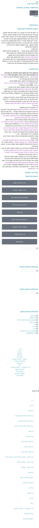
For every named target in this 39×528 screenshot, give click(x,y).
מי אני (31, 405)
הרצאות (30, 411)
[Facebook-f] (35, 382)
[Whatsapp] (35, 367)
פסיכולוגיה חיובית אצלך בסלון (24, 426)
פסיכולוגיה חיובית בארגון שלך (24, 416)
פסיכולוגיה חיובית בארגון (29, 267)
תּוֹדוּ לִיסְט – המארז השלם (25, 462)
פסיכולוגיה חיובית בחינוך (29, 289)
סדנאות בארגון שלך (27, 441)
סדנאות (30, 431)
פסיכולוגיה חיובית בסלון (29, 311)
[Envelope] (35, 362)
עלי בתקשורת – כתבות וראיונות (23, 508)
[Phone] (35, 347)
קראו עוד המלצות (31, 172)
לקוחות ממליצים (28, 519)
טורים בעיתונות (28, 514)
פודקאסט (30, 493)
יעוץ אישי (30, 472)
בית (32, 400)
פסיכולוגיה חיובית (27, 483)
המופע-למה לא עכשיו (26, 477)
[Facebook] (35, 352)
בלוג (32, 503)
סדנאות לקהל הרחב (27, 452)
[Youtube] (30, 382)
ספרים (31, 488)
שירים (31, 498)
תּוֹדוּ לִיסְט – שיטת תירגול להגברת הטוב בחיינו (19, 457)
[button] (37, 526)
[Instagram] (35, 357)
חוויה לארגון (29, 436)
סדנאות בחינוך (28, 447)
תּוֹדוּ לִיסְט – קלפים (27, 467)
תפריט (36, 16)
